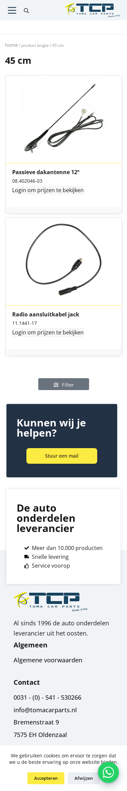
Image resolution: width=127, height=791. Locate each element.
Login (19, 190)
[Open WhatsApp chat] (108, 772)
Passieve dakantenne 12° (46, 172)
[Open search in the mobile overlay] (26, 10)
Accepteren (46, 778)
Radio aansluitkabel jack (45, 315)
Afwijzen (84, 778)
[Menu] (12, 10)
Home (11, 45)
